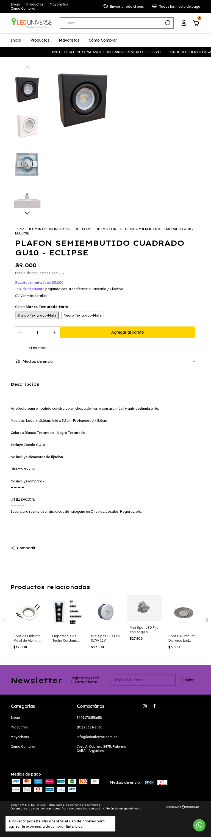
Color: (41, 307)
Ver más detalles (33, 296)
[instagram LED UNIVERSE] (145, 706)
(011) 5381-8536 (89, 727)
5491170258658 (89, 717)
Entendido (74, 826)
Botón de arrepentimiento (123, 808)
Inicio (15, 4)
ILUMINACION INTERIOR (50, 229)
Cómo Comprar (23, 8)
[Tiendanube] (183, 807)
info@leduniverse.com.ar (97, 737)
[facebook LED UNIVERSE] (154, 706)
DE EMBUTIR (106, 229)
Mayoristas (59, 4)
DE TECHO (83, 229)
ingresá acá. (92, 808)
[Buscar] (167, 22)
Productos (34, 4)
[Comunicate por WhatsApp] (199, 825)
